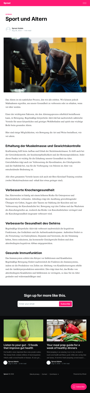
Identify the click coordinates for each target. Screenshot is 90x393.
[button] (84, 3)
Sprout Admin (17, 28)
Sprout (7, 3)
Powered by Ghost (80, 374)
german (8, 14)
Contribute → (54, 374)
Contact (44, 374)
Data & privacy (34, 374)
